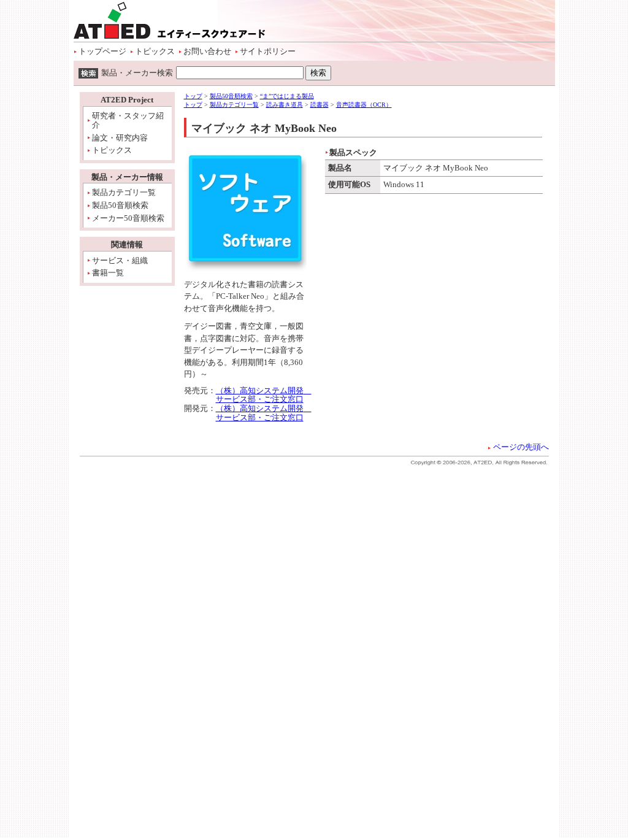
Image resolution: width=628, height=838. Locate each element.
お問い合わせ (207, 51)
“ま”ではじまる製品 (287, 96)
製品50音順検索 (120, 205)
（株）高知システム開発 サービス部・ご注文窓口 (264, 395)
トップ (193, 96)
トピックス (155, 51)
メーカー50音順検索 (128, 218)
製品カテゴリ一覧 (124, 192)
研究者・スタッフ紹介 (128, 120)
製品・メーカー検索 (137, 72)
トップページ (102, 51)
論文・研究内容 (120, 137)
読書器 (319, 104)
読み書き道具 (284, 104)
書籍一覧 (108, 272)
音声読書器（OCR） (364, 104)
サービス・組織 (120, 260)
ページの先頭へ (521, 447)
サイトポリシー (268, 51)
